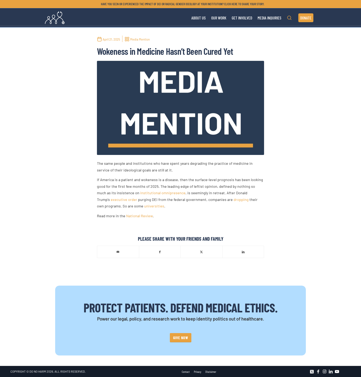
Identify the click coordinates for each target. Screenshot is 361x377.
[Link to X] (312, 371)
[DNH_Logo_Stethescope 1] (55, 18)
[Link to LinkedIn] (331, 371)
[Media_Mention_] (180, 108)
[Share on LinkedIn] (243, 251)
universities (154, 206)
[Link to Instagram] (324, 371)
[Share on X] (201, 251)
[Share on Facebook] (160, 251)
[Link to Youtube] (337, 371)
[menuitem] (181, 4)
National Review (139, 215)
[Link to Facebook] (318, 371)
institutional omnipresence (163, 192)
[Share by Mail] (118, 252)
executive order (124, 199)
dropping (241, 199)
